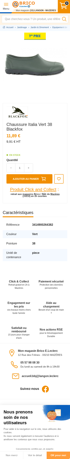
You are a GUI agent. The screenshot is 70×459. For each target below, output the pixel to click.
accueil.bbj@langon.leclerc (40, 376)
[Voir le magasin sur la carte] (13, 352)
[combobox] (35, 19)
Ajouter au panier (26, 178)
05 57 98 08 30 (29, 362)
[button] (6, 6)
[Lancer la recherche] (64, 19)
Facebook (45, 389)
